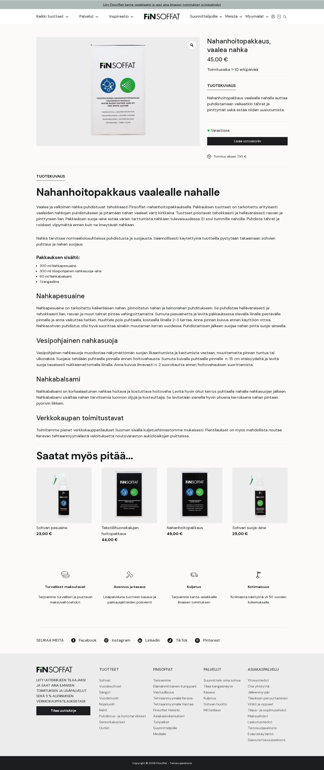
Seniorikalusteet (112, 722)
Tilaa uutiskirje (63, 710)
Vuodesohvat (110, 686)
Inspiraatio (119, 16)
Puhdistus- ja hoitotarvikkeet (122, 716)
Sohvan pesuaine (51, 527)
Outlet (104, 728)
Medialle (159, 734)
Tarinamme (162, 680)
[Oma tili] (273, 16)
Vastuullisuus (163, 692)
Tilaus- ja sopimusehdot (267, 710)
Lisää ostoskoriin (247, 141)
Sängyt (105, 692)
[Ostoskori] (279, 16)
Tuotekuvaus (221, 85)
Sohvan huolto (215, 704)
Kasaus (209, 692)
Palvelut (87, 16)
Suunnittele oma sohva (222, 680)
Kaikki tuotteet (50, 16)
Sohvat (105, 680)
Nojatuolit (107, 704)
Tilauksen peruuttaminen (268, 698)
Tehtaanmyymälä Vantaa (173, 704)
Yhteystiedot (258, 680)
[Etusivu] (162, 16)
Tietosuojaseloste (262, 728)
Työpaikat (161, 722)
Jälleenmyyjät (259, 692)
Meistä (232, 16)
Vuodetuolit (109, 698)
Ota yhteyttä (258, 686)
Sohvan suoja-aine (249, 527)
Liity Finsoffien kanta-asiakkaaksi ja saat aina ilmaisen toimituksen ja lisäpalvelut (162, 5)
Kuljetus (210, 698)
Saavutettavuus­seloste (266, 740)
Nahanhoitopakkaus (185, 527)
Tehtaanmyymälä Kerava (173, 698)
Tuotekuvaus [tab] (50, 176)
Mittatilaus (212, 710)
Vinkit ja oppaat (260, 704)
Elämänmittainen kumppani (174, 686)
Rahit (103, 710)
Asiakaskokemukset (169, 716)
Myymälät (255, 16)
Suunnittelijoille (204, 16)
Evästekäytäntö (261, 734)
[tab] (221, 85)
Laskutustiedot (260, 722)
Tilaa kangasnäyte (218, 686)
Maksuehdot (258, 716)
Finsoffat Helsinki (166, 710)
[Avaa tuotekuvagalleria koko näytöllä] (192, 45)
